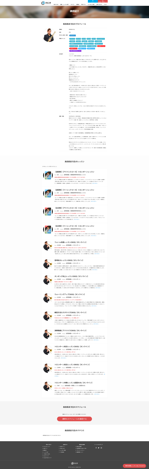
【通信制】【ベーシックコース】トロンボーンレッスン (74, 190)
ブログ (105, 4)
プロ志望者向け (98, 41)
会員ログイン (62, 446)
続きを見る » (95, 183)
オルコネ (46, 3)
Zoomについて (46, 455)
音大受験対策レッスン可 (89, 43)
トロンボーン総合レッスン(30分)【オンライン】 (72, 347)
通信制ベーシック (82, 48)
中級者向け (91, 41)
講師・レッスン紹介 (64, 4)
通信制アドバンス (91, 48)
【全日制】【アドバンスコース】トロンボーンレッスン (74, 208)
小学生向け (72, 41)
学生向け (78, 41)
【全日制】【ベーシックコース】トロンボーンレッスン (74, 226)
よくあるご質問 (91, 4)
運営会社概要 (79, 446)
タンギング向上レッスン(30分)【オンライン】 (71, 276)
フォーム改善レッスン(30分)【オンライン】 (70, 242)
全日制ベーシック (101, 46)
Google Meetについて (47, 457)
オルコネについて (46, 446)
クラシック (72, 38)
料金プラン (83, 4)
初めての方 (56, 4)
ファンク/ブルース (101, 38)
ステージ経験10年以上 (92, 46)
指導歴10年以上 (82, 46)
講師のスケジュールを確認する (74, 419)
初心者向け (85, 41)
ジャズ (84, 38)
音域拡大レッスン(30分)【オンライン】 (69, 260)
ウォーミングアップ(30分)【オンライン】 (70, 294)
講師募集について (80, 452)
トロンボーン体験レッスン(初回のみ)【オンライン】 (73, 383)
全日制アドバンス (74, 48)
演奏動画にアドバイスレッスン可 (76, 43)
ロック (89, 38)
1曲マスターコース (99, 43)
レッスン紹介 (45, 452)
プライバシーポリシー (81, 450)
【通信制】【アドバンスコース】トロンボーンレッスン (74, 172)
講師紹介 (45, 450)
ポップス (78, 38)
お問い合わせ (99, 4)
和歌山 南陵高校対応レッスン (76, 50)
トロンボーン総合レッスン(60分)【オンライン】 (72, 365)
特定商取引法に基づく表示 (81, 448)
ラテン (94, 38)
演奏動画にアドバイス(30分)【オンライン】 (70, 331)
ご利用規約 (62, 452)
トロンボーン (73, 35)
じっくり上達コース (74, 46)
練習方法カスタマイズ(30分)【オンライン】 (70, 312)
